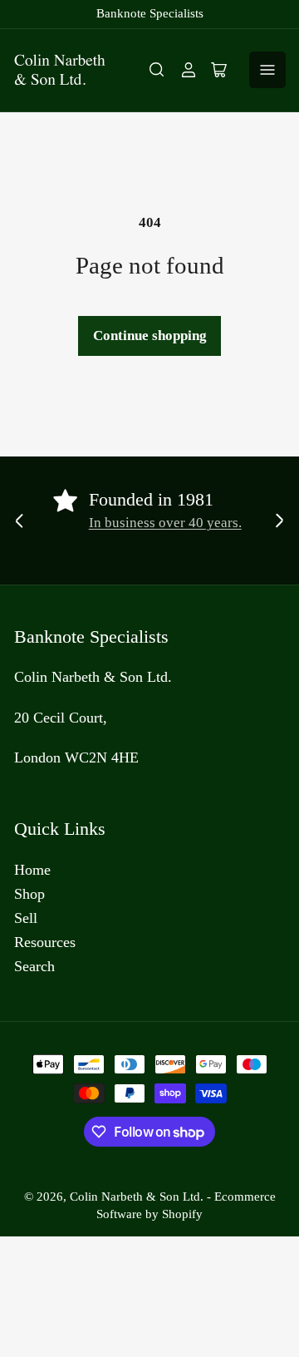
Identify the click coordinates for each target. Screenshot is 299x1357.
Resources (45, 942)
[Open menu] (267, 70)
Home (32, 869)
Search (34, 966)
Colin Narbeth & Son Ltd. (136, 1196)
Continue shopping (150, 335)
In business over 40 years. (165, 522)
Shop (29, 894)
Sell (25, 918)
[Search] (157, 70)
